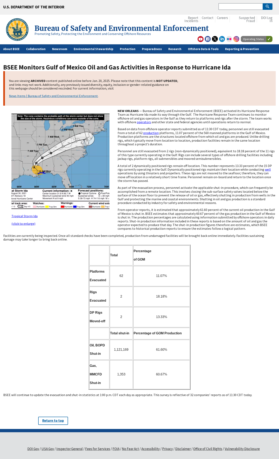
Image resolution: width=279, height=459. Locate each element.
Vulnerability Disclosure (242, 449)
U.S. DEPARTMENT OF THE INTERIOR (33, 6)
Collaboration (36, 49)
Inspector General (69, 449)
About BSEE (11, 49)
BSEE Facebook (208, 39)
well (268, 169)
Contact (207, 17)
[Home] (19, 30)
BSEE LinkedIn (222, 39)
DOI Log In (266, 19)
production (151, 133)
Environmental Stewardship (93, 49)
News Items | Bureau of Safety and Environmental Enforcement (53, 96)
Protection (127, 49)
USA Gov (47, 449)
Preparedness (152, 49)
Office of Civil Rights (207, 449)
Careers (222, 17)
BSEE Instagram (236, 39)
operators (144, 122)
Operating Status (253, 39)
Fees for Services (97, 449)
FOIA (116, 449)
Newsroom (59, 49)
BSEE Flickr (229, 39)
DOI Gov (33, 449)
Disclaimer (183, 449)
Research (174, 49)
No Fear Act (130, 449)
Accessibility (150, 449)
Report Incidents (191, 19)
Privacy (167, 449)
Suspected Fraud (247, 19)
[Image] (60, 161)
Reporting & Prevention (242, 49)
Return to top (53, 420)
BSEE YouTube (201, 39)
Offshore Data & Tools (203, 49)
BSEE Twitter (215, 39)
